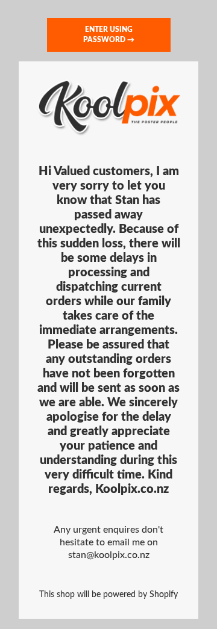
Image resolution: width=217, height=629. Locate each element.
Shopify (163, 594)
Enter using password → (108, 34)
